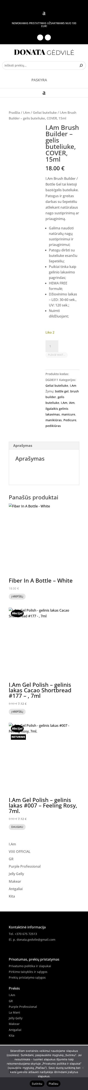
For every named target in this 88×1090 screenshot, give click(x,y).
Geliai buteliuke (45, 112)
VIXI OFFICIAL (20, 851)
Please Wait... (56, 355)
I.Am (26, 112)
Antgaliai (16, 888)
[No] (83, 1068)
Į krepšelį (17, 596)
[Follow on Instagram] (48, 37)
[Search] (82, 65)
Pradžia (14, 112)
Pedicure (69, 420)
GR (11, 859)
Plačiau (53, 1083)
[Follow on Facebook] (40, 37)
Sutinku (37, 1083)
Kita (12, 896)
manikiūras (53, 420)
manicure (68, 414)
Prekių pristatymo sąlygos (27, 977)
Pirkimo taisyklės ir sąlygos (28, 972)
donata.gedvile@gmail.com (36, 940)
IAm (72, 403)
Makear (15, 881)
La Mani (14, 1012)
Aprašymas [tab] (22, 445)
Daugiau (17, 827)
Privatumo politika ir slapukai (30, 966)
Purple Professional (25, 866)
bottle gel (62, 391)
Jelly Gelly (16, 873)
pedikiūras (53, 426)
